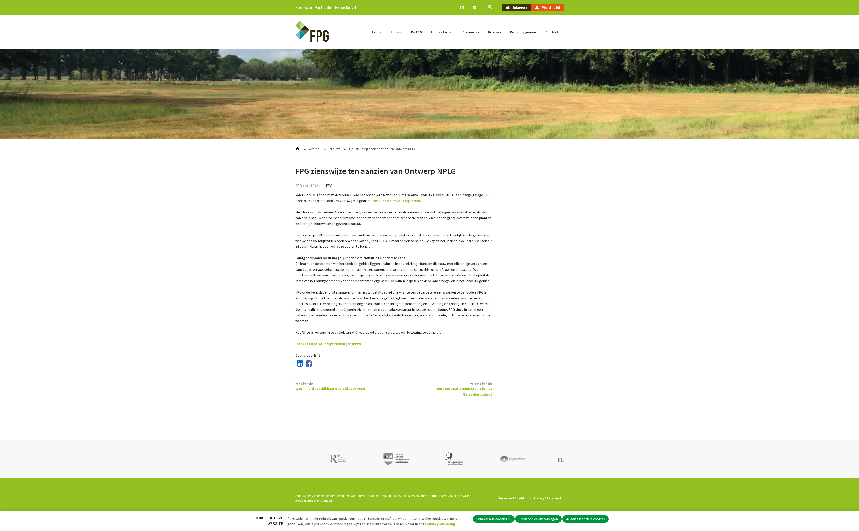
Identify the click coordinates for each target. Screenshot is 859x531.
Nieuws (335, 149)
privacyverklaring (441, 524)
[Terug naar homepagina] (312, 32)
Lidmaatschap (442, 32)
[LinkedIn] (299, 364)
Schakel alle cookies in (493, 519)
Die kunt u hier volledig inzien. (397, 200)
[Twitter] (316, 364)
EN (462, 7)
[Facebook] (308, 364)
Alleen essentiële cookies (585, 519)
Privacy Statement (547, 498)
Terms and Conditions (514, 498)
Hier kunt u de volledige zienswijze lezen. (328, 343)
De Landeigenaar (523, 32)
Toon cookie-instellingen (538, 519)
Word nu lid (551, 7)
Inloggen (520, 7)
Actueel (396, 32)
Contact (552, 32)
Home (376, 32)
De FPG (416, 32)
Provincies (471, 32)
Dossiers (494, 32)
